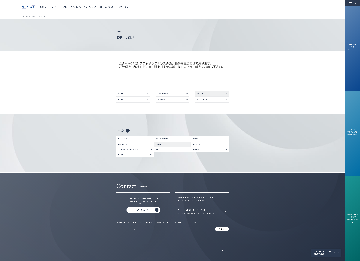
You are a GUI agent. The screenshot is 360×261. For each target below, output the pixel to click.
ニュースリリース (90, 7)
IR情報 (64, 7)
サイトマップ (138, 222)
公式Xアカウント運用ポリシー (177, 222)
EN (128, 7)
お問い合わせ (109, 7)
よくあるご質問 (192, 222)
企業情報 (43, 7)
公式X (120, 7)
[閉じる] (339, 253)
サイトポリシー (149, 222)
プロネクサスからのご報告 (323, 252)
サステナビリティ (75, 7)
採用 (100, 7)
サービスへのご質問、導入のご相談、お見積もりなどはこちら (196, 211)
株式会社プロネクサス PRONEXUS (28, 7)
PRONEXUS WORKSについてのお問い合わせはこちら (196, 198)
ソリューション (54, 7)
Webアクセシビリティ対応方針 (124, 222)
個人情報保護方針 (161, 222)
